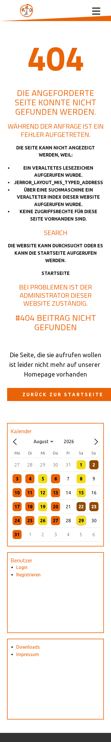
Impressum (27, 654)
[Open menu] (96, 11)
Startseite (56, 273)
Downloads (28, 646)
